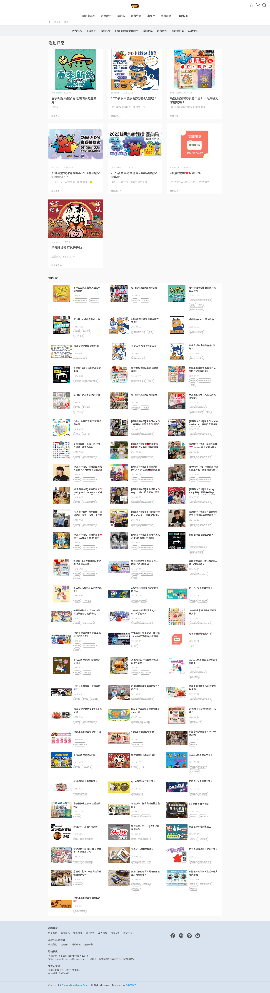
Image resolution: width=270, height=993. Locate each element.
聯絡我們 (52, 944)
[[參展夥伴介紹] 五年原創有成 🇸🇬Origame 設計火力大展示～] (177, 450)
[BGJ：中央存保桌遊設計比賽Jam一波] (119, 715)
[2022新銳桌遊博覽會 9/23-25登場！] (61, 715)
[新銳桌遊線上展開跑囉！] (61, 787)
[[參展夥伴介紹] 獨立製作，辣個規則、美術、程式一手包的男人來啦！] (61, 518)
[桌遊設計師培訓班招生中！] (177, 832)
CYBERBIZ (131, 985)
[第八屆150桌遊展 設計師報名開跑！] (177, 665)
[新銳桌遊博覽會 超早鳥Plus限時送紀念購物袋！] (194, 69)
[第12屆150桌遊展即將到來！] (119, 400)
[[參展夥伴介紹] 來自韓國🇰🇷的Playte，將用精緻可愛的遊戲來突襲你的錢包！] (61, 472)
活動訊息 (77, 31)
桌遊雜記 (91, 31)
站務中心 (193, 31)
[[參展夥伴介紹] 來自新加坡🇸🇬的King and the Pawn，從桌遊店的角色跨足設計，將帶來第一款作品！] (61, 495)
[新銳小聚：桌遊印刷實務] (61, 832)
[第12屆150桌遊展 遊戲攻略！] (61, 400)
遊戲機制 (162, 31)
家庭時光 (65, 932)
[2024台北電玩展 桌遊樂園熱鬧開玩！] (119, 593)
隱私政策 (76, 944)
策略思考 (77, 932)
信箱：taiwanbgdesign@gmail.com (66, 958)
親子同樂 (90, 932)
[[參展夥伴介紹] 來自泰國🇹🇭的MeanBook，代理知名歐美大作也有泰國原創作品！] (119, 518)
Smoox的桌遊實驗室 (126, 31)
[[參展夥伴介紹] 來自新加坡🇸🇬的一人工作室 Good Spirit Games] (61, 540)
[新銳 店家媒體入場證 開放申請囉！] (119, 374)
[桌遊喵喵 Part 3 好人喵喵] (177, 325)
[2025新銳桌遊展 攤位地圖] (61, 351)
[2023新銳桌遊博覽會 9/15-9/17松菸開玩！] (119, 616)
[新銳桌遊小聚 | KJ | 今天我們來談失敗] (119, 832)
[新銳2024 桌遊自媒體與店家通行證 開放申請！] (61, 567)
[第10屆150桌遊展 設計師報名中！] (61, 593)
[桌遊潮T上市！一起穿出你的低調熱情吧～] (61, 877)
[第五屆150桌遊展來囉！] (177, 760)
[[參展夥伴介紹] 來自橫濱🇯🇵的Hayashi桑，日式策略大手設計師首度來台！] (119, 495)
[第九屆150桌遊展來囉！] (177, 593)
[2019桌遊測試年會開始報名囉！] (61, 904)
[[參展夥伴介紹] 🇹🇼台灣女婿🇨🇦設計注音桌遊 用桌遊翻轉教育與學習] (119, 450)
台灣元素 (115, 932)
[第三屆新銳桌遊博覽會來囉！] (177, 855)
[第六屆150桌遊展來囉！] (61, 760)
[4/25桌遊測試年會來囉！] (119, 787)
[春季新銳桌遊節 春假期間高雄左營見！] (75, 69)
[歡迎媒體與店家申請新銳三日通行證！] (119, 692)
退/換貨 (64, 944)
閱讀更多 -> (56, 115)
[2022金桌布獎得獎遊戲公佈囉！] (177, 715)
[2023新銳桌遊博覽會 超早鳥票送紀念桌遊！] (135, 144)
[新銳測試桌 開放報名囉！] (177, 540)
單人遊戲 (102, 932)
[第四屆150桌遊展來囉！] (177, 787)
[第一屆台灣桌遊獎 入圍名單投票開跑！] (61, 293)
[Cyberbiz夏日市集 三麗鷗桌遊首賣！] (61, 427)
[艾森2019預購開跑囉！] (119, 855)
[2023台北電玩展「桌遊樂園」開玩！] (61, 692)
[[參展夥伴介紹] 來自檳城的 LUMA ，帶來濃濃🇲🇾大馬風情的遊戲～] (119, 472)
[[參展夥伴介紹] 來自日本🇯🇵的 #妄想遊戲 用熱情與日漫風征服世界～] (119, 427)
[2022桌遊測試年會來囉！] (119, 737)
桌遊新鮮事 (177, 31)
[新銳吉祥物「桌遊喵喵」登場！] (177, 351)
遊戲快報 (106, 31)
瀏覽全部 (127, 932)
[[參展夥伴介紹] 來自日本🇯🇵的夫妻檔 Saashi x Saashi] (119, 540)
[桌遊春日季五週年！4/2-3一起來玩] (177, 737)
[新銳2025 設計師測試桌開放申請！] (61, 374)
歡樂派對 (52, 932)
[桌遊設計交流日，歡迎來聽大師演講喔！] (177, 877)
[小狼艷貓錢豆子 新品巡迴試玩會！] (61, 809)
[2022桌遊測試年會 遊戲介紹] (61, 737)
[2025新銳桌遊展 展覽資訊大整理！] (135, 69)
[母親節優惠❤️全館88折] (194, 144)
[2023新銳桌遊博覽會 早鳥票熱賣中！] (177, 616)
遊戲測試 (148, 31)
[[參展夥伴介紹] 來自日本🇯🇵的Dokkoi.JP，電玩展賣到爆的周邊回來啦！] (177, 427)
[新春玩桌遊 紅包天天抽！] (75, 218)
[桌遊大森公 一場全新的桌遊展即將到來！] (119, 665)
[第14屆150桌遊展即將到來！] (119, 293)
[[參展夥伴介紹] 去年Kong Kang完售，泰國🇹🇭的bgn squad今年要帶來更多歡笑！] (177, 495)
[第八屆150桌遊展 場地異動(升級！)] (61, 665)
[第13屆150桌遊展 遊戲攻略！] (61, 325)
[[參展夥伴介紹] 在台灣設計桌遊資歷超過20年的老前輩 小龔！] (177, 518)
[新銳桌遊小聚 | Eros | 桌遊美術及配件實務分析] (61, 855)
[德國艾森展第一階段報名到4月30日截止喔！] (177, 567)
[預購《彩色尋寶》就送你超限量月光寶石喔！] (119, 877)
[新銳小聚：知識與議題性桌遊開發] (119, 809)
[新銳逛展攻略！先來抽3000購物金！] (177, 400)
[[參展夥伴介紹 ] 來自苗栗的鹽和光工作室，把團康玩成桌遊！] (177, 472)
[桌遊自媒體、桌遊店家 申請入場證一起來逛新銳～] (61, 450)
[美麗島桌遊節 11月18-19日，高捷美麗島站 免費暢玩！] (61, 616)
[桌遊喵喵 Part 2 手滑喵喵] (119, 351)
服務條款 (88, 944)
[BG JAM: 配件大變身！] (177, 809)
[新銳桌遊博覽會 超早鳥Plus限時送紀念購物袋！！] (75, 144)
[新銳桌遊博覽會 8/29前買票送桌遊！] (177, 692)
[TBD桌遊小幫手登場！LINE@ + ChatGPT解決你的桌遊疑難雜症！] (119, 639)
